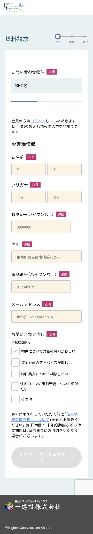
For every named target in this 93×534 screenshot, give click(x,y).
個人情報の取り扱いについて (44, 416)
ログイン (38, 120)
